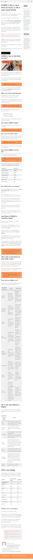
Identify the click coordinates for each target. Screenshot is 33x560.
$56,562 (11, 375)
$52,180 (12, 465)
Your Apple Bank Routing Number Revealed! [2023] (26, 28)
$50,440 (17, 423)
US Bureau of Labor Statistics (14, 194)
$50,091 (9, 365)
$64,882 (9, 337)
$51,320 (11, 352)
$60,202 (9, 385)
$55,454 (10, 309)
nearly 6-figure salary (9, 34)
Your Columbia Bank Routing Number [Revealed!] (27, 24)
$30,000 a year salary (14, 226)
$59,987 (11, 321)
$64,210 (19, 441)
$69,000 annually (10, 459)
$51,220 (18, 450)
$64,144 (9, 297)
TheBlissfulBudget (11, 545)
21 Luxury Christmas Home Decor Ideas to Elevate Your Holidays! (27, 20)
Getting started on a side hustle (10, 527)
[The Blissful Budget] (4, 1)
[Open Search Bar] (28, 1)
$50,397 (12, 428)
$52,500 (13, 434)
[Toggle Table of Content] (9, 53)
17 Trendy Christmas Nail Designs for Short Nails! (27, 17)
